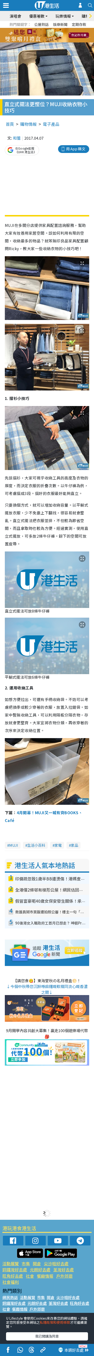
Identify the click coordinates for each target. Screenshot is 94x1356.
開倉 (37, 1263)
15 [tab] (48, 41)
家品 (74, 845)
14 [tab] (43, 41)
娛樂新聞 (60, 24)
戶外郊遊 (64, 1276)
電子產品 (51, 124)
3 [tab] (45, 29)
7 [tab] (36, 35)
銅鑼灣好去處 (14, 1270)
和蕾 (17, 138)
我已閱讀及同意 (47, 1336)
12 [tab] (60, 35)
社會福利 (10, 1282)
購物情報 (28, 124)
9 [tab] (45, 35)
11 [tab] (55, 35)
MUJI (13, 845)
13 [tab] (38, 41)
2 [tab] (41, 29)
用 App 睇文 (75, 148)
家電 (58, 845)
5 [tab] (55, 29)
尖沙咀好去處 (56, 1263)
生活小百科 (36, 845)
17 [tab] (57, 41)
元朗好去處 (40, 1270)
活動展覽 (10, 1263)
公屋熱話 (41, 24)
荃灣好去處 (63, 1270)
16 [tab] (53, 41)
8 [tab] (41, 35)
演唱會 (15, 16)
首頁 (10, 124)
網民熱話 (10, 1297)
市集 (26, 1263)
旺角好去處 (12, 1276)
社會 (30, 1276)
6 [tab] (60, 29)
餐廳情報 (45, 1276)
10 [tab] (50, 35)
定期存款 (79, 24)
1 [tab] (36, 29)
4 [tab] (50, 29)
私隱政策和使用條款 (55, 1322)
